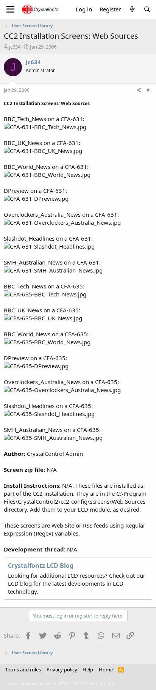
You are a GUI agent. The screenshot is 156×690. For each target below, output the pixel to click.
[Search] (147, 9)
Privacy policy (62, 669)
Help (88, 669)
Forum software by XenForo (60, 683)
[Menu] (10, 9)
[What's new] (132, 9)
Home (106, 669)
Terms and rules (23, 669)
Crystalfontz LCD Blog (40, 565)
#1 (149, 90)
